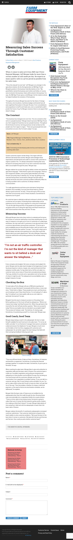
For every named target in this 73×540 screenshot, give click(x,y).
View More (54, 95)
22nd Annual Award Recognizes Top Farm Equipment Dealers (58, 78)
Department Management (12, 62)
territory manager (39, 438)
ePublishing (28, 535)
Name (8, 477)
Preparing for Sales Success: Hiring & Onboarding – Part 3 (14, 459)
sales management (13, 438)
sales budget (40, 436)
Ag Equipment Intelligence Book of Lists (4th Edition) (60, 122)
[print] (13, 67)
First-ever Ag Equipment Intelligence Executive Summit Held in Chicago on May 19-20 (60, 84)
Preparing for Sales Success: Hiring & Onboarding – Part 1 (14, 465)
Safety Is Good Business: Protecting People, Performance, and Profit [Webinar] (60, 51)
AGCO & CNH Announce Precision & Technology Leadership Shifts (59, 159)
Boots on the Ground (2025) (58, 117)
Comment (9, 499)
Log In (56, 2)
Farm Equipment (63, 63)
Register (63, 2)
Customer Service (43, 530)
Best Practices (37, 60)
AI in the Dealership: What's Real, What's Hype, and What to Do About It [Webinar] (59, 39)
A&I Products (64, 203)
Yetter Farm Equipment (60, 255)
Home (62, 530)
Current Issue (55, 530)
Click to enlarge (26, 355)
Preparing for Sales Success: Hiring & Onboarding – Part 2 (14, 454)
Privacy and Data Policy (45, 533)
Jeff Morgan (30, 436)
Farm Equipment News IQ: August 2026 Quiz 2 (59, 45)
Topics (6, 2)
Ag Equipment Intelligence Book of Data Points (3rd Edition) (60, 128)
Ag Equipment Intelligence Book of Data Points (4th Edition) (60, 32)
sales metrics (26, 438)
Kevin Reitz (10, 60)
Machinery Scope (64, 282)
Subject (8, 492)
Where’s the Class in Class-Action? (58, 91)
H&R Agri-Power (19, 436)
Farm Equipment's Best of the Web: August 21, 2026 (60, 27)
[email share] (9, 67)
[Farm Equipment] (53, 67)
